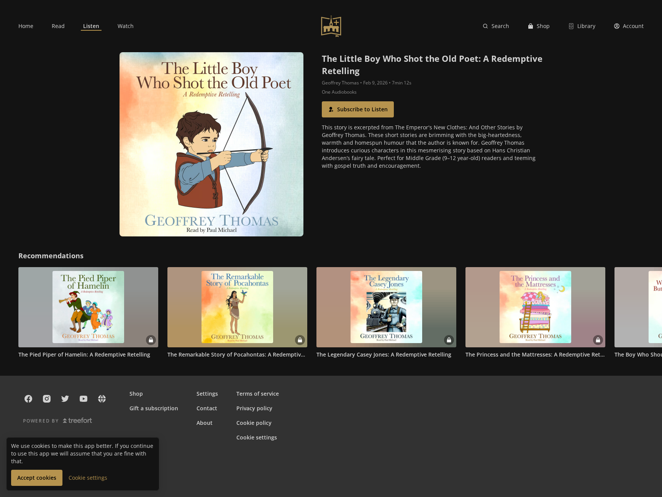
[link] (25, 26)
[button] (358, 109)
